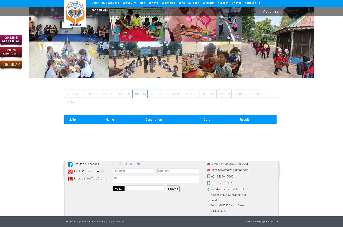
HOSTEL (237, 3)
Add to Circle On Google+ (88, 171)
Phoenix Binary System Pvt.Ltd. (262, 221)
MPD (142, 3)
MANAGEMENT (110, 3)
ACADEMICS (130, 3)
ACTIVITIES (168, 3)
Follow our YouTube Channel (90, 178)
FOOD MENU (99, 10)
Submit (173, 188)
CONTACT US (252, 3)
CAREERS (223, 3)
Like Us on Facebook (86, 164)
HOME (95, 3)
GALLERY (193, 3)
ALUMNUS (208, 3)
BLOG (181, 3)
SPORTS (153, 3)
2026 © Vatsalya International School (83, 221)
